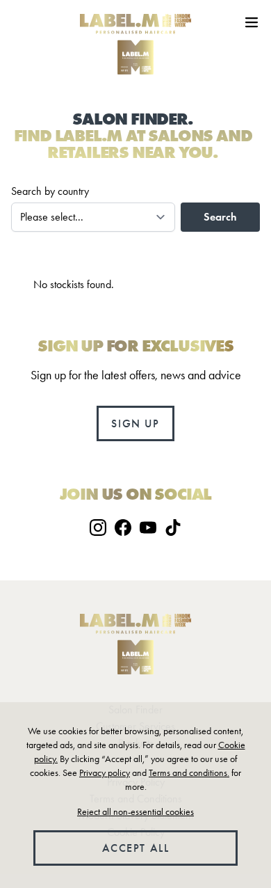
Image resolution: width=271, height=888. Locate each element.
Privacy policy (104, 773)
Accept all (136, 848)
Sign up (135, 423)
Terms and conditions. (189, 773)
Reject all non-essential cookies (135, 812)
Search (220, 216)
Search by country (50, 191)
